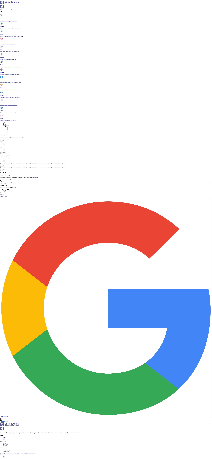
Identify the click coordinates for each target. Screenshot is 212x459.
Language (2, 147)
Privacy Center (21, 453)
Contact (17, 453)
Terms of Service (13, 453)
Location (2, 139)
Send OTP (4, 183)
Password (3, 181)
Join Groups (5, 445)
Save (5, 152)
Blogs (4, 438)
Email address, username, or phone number (7, 179)
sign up (35, 177)
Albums (4, 437)
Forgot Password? (3, 196)
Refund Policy (33, 453)
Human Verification (3, 185)
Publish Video (5, 444)
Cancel (2, 152)
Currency (2, 140)
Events (4, 439)
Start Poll (4, 443)
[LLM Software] (4, 161)
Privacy (8, 453)
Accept (1, 164)
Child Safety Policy (27, 453)
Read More (2, 166)
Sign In (2, 194)
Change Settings (3, 165)
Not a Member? (4, 417)
